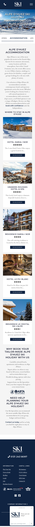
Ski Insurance (22, 469)
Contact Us (22, 481)
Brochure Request (8, 484)
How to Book (6, 472)
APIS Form (22, 478)
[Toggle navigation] (31, 4)
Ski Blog (5, 475)
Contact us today (12, 422)
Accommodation (18, 38)
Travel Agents (22, 475)
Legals (4, 478)
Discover (17, 155)
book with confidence (14, 106)
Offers (4, 38)
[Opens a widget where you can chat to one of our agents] (21, 515)
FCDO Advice (23, 472)
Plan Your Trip (7, 469)
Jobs (4, 481)
